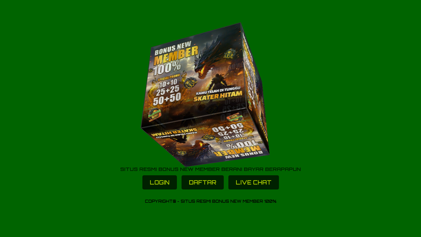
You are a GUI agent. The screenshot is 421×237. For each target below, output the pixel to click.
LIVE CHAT (254, 182)
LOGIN (160, 182)
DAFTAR (202, 182)
